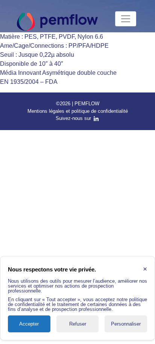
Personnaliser (126, 324)
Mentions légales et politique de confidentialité (77, 111)
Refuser (77, 324)
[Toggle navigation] (125, 18)
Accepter (29, 324)
